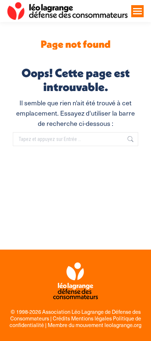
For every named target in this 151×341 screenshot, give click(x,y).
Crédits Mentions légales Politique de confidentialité (75, 321)
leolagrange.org (122, 325)
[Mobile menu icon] (137, 11)
